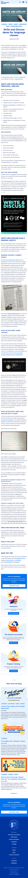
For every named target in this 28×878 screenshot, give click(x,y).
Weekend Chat (21, 558)
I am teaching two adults (12, 260)
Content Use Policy (14, 854)
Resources (22, 703)
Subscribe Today (14, 585)
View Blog (13, 793)
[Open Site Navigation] (26, 2)
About (14, 850)
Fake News (4, 315)
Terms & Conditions (14, 874)
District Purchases (14, 839)
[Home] (5, 2)
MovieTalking (8, 562)
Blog (14, 852)
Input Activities (11, 703)
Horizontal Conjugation (7, 420)
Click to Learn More (13, 613)
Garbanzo (14, 841)
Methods (10, 24)
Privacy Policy (14, 872)
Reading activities (22, 24)
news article (9, 560)
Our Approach (4, 24)
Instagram (14, 863)
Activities (16, 24)
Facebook (14, 860)
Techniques (10, 774)
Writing (7, 26)
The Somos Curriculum (14, 834)
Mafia (17, 562)
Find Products (13, 671)
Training (14, 844)
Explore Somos (13, 642)
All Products (14, 837)
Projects (17, 703)
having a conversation (9, 105)
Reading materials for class (16, 26)
